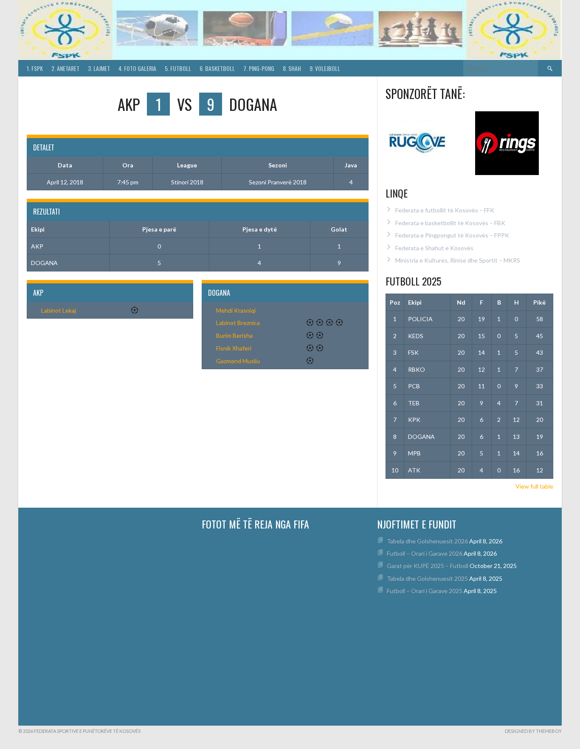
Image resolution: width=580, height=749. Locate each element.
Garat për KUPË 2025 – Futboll (427, 565)
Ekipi (415, 302)
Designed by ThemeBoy (533, 731)
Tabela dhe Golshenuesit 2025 (427, 578)
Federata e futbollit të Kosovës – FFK (444, 210)
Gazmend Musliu (238, 361)
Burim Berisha (234, 335)
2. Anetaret (65, 68)
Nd (461, 302)
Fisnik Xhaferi (233, 348)
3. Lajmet (99, 68)
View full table (534, 486)
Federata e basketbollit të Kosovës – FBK (450, 222)
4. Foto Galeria (137, 68)
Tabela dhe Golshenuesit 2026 (427, 541)
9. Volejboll (325, 68)
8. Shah (292, 68)
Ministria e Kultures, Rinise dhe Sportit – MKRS (457, 260)
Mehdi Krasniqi (236, 310)
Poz (395, 302)
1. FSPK (35, 68)
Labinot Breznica (238, 322)
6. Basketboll (217, 68)
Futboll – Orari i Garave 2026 (424, 553)
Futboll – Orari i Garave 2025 (424, 590)
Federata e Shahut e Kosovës (434, 248)
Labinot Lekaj (58, 310)
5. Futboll (178, 68)
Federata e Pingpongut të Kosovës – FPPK (452, 235)
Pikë (539, 302)
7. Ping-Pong (258, 68)
